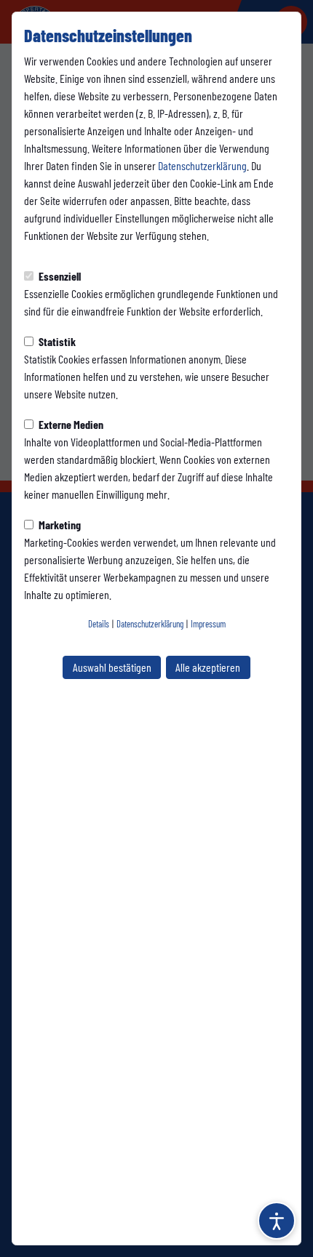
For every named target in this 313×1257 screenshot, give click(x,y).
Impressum (208, 624)
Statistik (56, 341)
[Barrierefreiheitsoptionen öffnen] (277, 1221)
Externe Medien (69, 424)
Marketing (58, 524)
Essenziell (58, 276)
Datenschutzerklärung (202, 165)
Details (98, 624)
